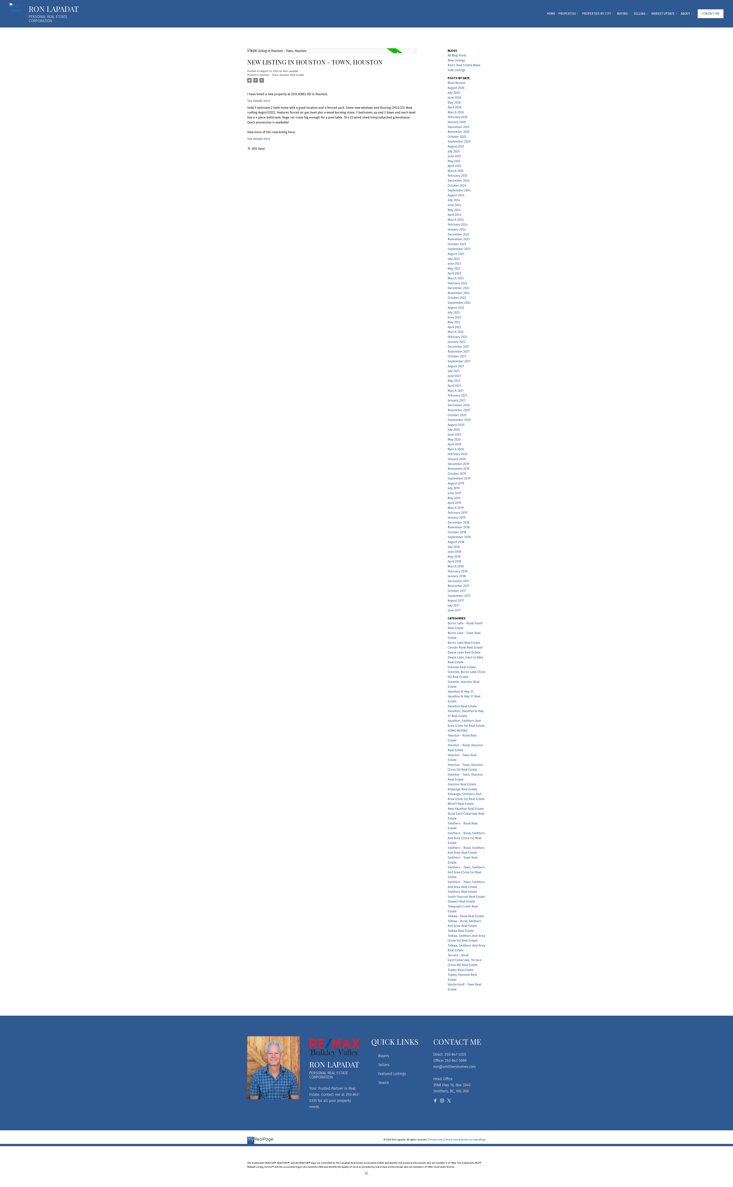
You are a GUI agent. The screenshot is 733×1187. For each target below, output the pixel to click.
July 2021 (453, 371)
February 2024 (457, 224)
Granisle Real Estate (462, 667)
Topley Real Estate (460, 970)
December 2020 (459, 405)
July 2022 (454, 312)
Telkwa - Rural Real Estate (466, 916)
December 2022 (458, 288)
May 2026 (454, 102)
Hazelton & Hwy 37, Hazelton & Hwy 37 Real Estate (464, 696)
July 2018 (454, 547)
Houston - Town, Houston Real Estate (281, 75)
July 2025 (454, 151)
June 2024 (454, 205)
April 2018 (454, 561)
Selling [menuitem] (639, 13)
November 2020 (459, 410)
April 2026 (454, 107)
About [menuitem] (685, 13)
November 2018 (459, 527)
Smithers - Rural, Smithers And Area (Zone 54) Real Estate (466, 838)
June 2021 (454, 376)
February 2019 (457, 512)
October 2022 (457, 298)
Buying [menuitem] (622, 13)
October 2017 (457, 591)
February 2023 (457, 283)
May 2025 (454, 161)
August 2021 (456, 366)
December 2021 (458, 346)
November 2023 (459, 239)
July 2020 (454, 429)
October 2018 (457, 532)
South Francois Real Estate (466, 897)
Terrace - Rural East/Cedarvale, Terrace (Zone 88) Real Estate (465, 960)
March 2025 (456, 171)
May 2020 (454, 439)
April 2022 (454, 327)
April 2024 (454, 215)
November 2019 (459, 469)
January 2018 (457, 576)
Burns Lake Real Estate (464, 643)
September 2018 (459, 537)
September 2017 (459, 596)
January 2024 (457, 229)
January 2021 (456, 400)
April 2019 (454, 503)
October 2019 (457, 473)
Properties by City (596, 13)
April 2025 (454, 166)
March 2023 (456, 278)
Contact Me (710, 13)
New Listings (456, 60)
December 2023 (458, 234)
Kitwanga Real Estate (462, 789)
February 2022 (457, 337)
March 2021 (455, 390)
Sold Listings (456, 70)
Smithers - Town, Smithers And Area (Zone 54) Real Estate (466, 872)
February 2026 (457, 117)
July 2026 (454, 92)
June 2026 (454, 97)
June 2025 (454, 156)
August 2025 (456, 146)
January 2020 (457, 459)
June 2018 (454, 552)
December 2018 (458, 522)
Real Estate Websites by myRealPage (466, 1139)
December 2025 (458, 127)
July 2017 (453, 605)
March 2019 (456, 508)
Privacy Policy (436, 1139)
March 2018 (456, 566)
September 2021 (459, 361)
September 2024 (459, 190)
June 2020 (454, 434)
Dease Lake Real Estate (464, 652)
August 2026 (456, 88)
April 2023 (454, 273)
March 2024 (456, 220)
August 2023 (456, 254)
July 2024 (454, 200)
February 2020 (457, 454)
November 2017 (458, 586)
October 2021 (457, 356)
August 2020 (456, 425)
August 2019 (456, 483)
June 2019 (454, 493)
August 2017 (456, 600)
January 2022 (457, 342)
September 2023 (459, 249)
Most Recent (456, 83)
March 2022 (456, 332)
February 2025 (457, 175)
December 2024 (459, 180)
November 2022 (459, 293)
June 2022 (454, 317)
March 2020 (456, 449)
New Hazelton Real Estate (466, 809)
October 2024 (457, 185)
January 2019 (457, 517)
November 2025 (459, 132)
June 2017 (454, 610)
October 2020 (457, 415)
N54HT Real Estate (461, 804)
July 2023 (454, 259)
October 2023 (457, 244)
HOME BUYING (457, 731)
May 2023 (454, 268)
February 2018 (457, 571)
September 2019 (459, 478)
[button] (710, 13)
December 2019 (458, 464)
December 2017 (458, 581)
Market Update (663, 13)
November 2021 (458, 351)
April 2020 (454, 444)
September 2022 (459, 303)
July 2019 (454, 488)
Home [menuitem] (551, 13)
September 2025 (459, 141)
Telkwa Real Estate (461, 931)
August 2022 (456, 307)
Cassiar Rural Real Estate (465, 647)
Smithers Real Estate (462, 892)
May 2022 (454, 322)
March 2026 (456, 112)
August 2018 (456, 542)
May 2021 (454, 381)
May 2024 (454, 210)
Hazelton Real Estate (462, 706)
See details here (258, 101)
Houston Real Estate (462, 784)
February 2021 (457, 395)
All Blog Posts (457, 55)
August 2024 (456, 195)
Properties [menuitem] (567, 13)
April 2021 (454, 386)
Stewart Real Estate (461, 901)
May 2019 (454, 498)
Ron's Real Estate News (464, 65)
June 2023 (454, 263)
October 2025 (457, 137)
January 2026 (457, 122)
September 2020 (459, 420)
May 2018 (454, 556)
